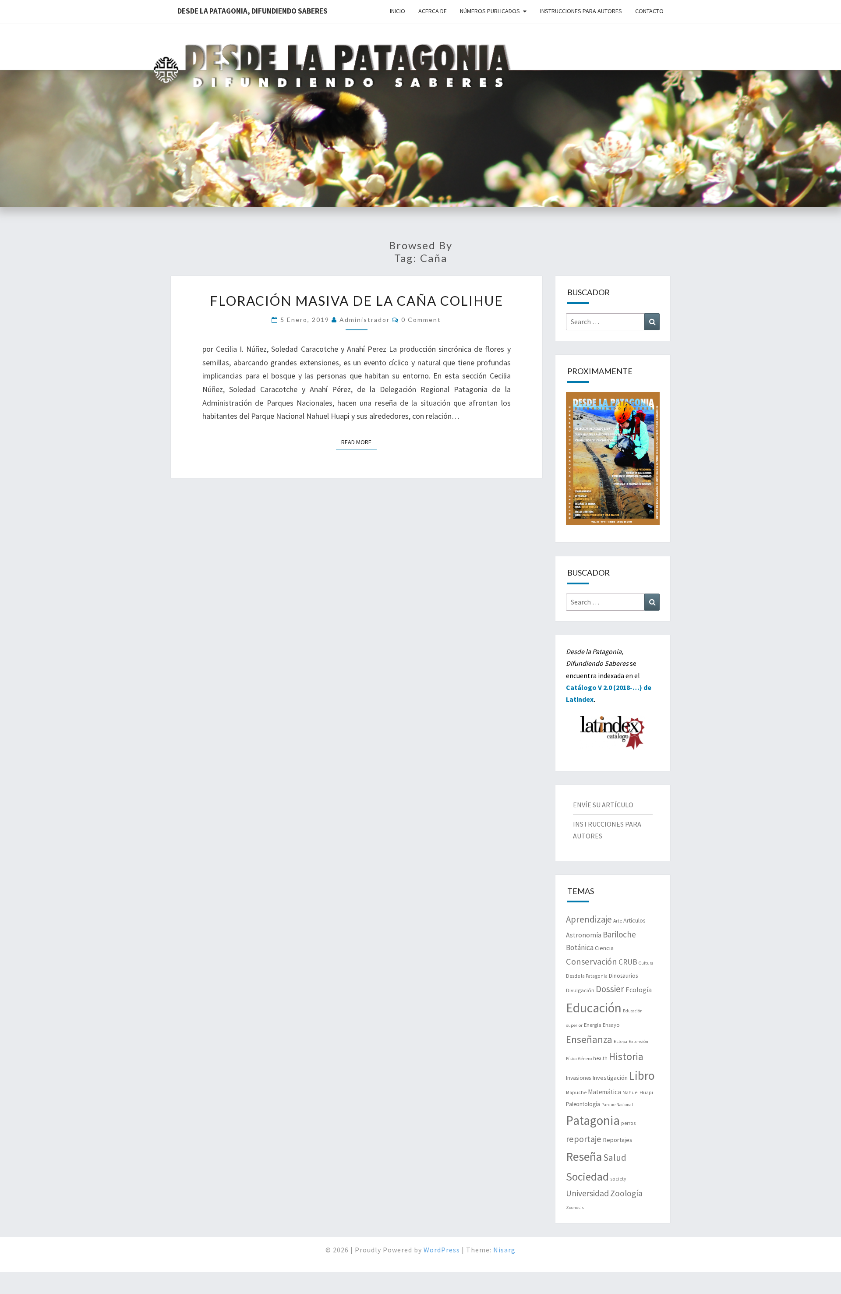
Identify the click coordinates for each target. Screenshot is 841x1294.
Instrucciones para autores (581, 11)
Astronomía (583, 935)
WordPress (442, 1249)
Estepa (620, 1041)
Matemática (604, 1092)
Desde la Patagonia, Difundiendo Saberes (252, 11)
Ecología (638, 990)
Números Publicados (490, 11)
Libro (642, 1075)
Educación (594, 1008)
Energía (592, 1025)
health (600, 1058)
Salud (614, 1157)
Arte (617, 921)
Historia (626, 1056)
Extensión (638, 1041)
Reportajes (618, 1140)
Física (571, 1058)
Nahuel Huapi (637, 1092)
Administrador (364, 319)
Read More (359, 442)
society (618, 1179)
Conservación (591, 961)
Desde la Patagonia (587, 976)
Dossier (610, 989)
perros (628, 1123)
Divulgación (580, 990)
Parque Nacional (617, 1104)
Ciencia (604, 948)
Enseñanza (589, 1039)
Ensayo (611, 1025)
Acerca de (432, 11)
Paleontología (583, 1104)
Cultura (646, 963)
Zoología (626, 1193)
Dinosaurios (623, 975)
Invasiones (578, 1078)
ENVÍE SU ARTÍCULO (603, 804)
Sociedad (587, 1177)
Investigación (610, 1078)
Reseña (584, 1156)
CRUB (627, 962)
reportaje (583, 1139)
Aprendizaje (589, 919)
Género (585, 1058)
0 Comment (421, 319)
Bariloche (619, 934)
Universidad (587, 1193)
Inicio (397, 11)
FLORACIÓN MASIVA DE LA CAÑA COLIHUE (356, 300)
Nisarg (504, 1249)
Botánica (580, 947)
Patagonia (593, 1120)
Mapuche (576, 1092)
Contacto (649, 11)
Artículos (634, 920)
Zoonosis (575, 1207)
